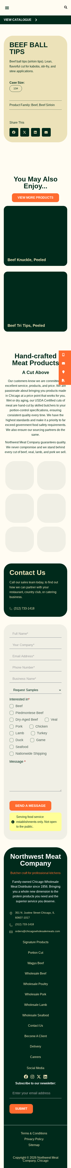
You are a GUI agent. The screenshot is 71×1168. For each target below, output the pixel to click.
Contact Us (35, 1025)
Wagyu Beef (35, 963)
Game (40, 740)
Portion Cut (35, 952)
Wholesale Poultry (35, 984)
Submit (21, 1109)
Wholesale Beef (35, 973)
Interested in (19, 699)
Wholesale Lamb (35, 1004)
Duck (19, 740)
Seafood (22, 747)
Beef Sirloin (47, 105)
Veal (54, 719)
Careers (35, 1057)
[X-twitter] (39, 1076)
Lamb (20, 733)
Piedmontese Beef (29, 713)
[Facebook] (26, 1076)
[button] (7, 8)
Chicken (41, 726)
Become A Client (35, 1036)
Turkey (42, 733)
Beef (34, 105)
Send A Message (30, 806)
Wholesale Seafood (35, 1015)
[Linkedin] (45, 1076)
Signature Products (35, 942)
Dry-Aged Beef (27, 719)
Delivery (35, 1046)
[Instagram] (32, 1076)
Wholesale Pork (35, 994)
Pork (19, 726)
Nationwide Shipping (31, 753)
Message (17, 761)
